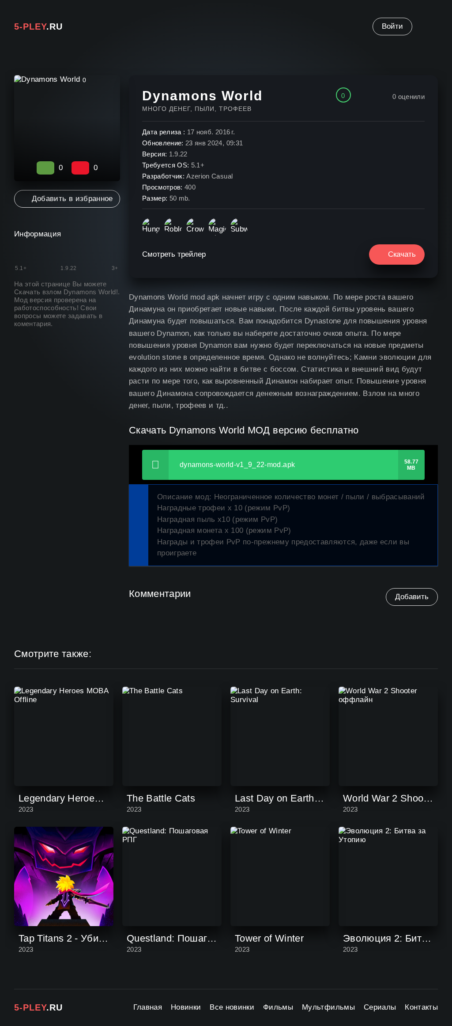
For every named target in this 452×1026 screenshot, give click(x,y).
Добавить (412, 597)
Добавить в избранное (72, 198)
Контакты (421, 1007)
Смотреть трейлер (174, 254)
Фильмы (278, 1007)
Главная (147, 1007)
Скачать (402, 254)
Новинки (186, 1007)
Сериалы (380, 1007)
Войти (392, 26)
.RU (38, 26)
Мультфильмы (328, 1007)
